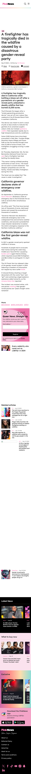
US (3, 31)
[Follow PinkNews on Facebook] (7, 766)
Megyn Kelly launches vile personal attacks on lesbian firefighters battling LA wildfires (20, 424)
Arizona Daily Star (7, 281)
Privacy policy (6, 758)
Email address (9, 324)
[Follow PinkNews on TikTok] (12, 766)
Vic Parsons (21, 63)
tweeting (13, 286)
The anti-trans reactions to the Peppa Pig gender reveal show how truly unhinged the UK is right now (20, 413)
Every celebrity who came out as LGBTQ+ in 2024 (20, 348)
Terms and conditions (9, 755)
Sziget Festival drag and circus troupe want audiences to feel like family (12, 697)
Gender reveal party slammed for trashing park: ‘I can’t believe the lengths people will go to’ (20, 575)
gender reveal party (17, 304)
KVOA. (23, 269)
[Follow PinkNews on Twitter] (3, 766)
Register (15, 334)
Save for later (15, 66)
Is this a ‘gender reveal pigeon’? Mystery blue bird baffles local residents (24, 446)
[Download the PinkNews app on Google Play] (19, 722)
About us (4, 738)
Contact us (5, 744)
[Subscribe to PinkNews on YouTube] (16, 766)
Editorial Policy (6, 741)
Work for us (5, 751)
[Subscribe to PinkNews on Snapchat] (24, 766)
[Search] (25, 4)
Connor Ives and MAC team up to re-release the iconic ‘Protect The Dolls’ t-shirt (11, 660)
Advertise (4, 748)
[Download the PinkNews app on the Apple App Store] (6, 722)
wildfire (26, 304)
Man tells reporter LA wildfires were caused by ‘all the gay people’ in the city (20, 435)
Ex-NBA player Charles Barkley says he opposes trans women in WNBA (11, 624)
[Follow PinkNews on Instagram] (20, 766)
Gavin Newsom (6, 196)
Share (5, 66)
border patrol (6, 254)
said (2, 156)
